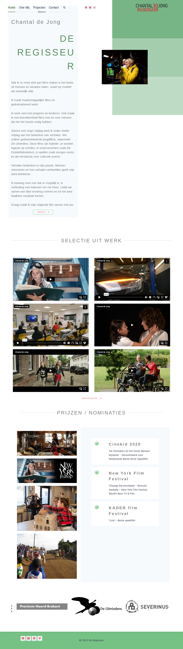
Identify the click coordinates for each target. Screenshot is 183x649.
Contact (54, 7)
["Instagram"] (90, 7)
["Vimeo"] (39, 638)
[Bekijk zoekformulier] (64, 7)
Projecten (39, 7)
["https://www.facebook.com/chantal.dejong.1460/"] (23, 638)
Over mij (24, 7)
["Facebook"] (86, 7)
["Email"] (94, 7)
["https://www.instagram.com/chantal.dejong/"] (28, 638)
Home (11, 7)
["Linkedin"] (34, 638)
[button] (14, 606)
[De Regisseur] (152, 7)
